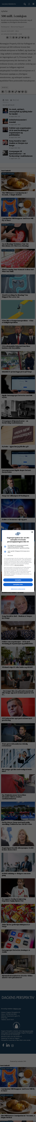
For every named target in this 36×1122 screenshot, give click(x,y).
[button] (18, 555)
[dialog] (18, 561)
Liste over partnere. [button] (19, 565)
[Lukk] (32, 532)
